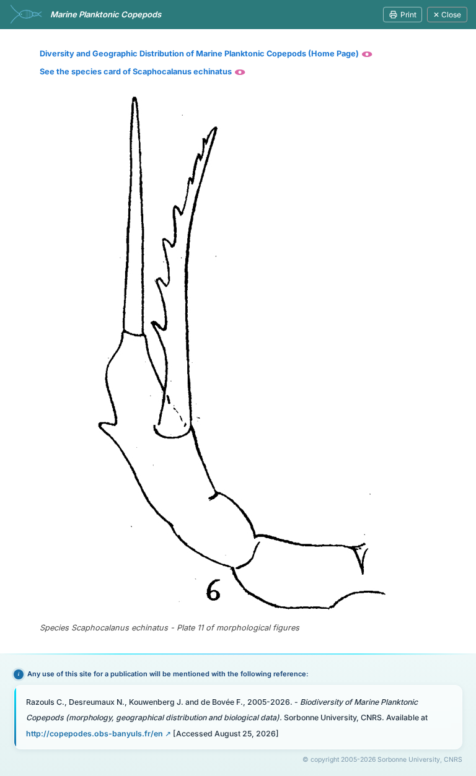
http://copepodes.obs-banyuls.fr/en (94, 733)
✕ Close (447, 14)
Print (408, 14)
